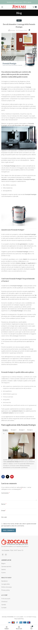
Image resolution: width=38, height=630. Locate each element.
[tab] (5, 430)
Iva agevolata (5, 584)
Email (3, 510)
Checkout (4, 601)
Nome (3, 504)
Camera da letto (6, 566)
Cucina (3, 572)
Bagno (3, 563)
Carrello (3, 604)
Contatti (3, 607)
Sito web (4, 517)
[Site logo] (19, 7)
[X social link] (7, 476)
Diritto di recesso (6, 587)
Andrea (13, 30)
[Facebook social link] (3, 476)
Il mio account (5, 598)
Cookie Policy (20, 618)
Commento (5, 493)
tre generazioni (22, 244)
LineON (21, 616)
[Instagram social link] (6, 554)
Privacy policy (5, 590)
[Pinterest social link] (12, 476)
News (19, 20)
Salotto (3, 569)
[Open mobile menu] (2, 7)
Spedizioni (4, 581)
